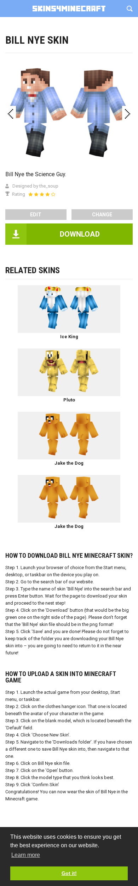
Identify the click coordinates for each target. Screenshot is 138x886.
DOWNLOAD (80, 234)
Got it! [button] (69, 873)
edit (35, 214)
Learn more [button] (25, 855)
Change (102, 214)
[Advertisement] (69, 73)
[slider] (42, 194)
